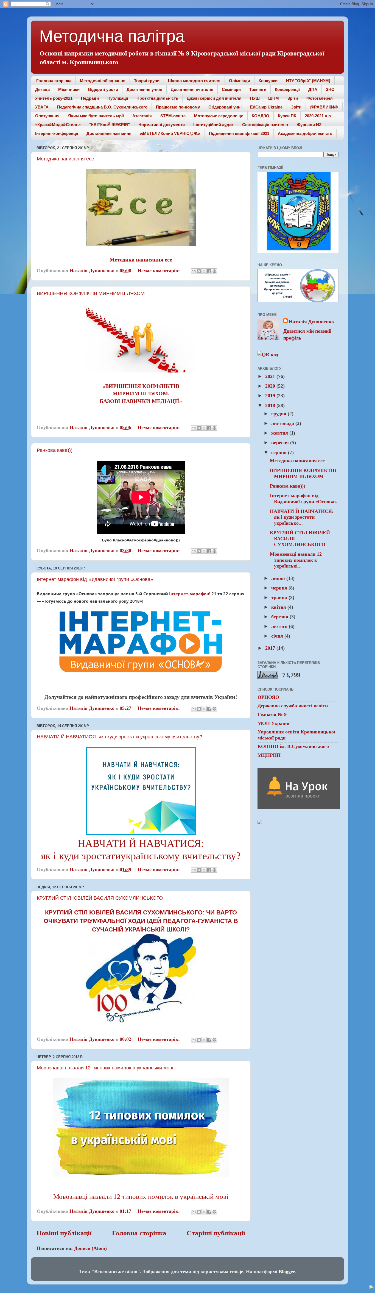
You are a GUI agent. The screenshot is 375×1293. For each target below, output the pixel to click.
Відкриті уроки (103, 89)
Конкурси (268, 80)
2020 (270, 386)
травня (280, 597)
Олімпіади (239, 80)
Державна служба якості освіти (293, 705)
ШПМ (273, 98)
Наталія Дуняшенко (311, 321)
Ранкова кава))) (54, 450)
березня (280, 616)
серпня (279, 452)
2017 (270, 648)
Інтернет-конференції (56, 133)
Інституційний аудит (213, 124)
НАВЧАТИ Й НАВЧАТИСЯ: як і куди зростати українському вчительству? (119, 736)
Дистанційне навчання (108, 133)
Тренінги (257, 89)
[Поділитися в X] (204, 271)
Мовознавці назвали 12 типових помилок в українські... (296, 560)
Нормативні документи (161, 124)
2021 (270, 376)
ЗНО (330, 89)
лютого (280, 626)
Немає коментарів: (159, 270)
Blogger (287, 1271)
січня (277, 636)
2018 (270, 405)
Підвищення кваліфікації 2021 (239, 133)
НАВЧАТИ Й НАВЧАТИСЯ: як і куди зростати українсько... (302, 517)
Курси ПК (287, 115)
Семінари (231, 89)
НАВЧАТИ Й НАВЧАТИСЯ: (141, 843)
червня (280, 588)
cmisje (236, 1271)
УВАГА (42, 107)
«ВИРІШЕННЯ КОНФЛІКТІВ (140, 386)
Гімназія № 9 (272, 714)
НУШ (255, 98)
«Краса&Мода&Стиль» (58, 124)
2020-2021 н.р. (318, 115)
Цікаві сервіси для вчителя (214, 98)
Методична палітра (111, 36)
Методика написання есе (65, 159)
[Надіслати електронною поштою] (193, 271)
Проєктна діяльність (157, 98)
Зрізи (292, 98)
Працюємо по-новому (178, 107)
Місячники (69, 89)
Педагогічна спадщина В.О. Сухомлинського (102, 107)
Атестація (142, 115)
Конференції (287, 89)
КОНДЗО (260, 115)
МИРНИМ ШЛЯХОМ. (141, 393)
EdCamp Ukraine (266, 107)
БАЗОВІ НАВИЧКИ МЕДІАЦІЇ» (141, 401)
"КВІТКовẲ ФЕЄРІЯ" (109, 124)
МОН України (273, 723)
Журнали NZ (308, 124)
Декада (42, 89)
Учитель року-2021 (53, 98)
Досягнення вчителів (192, 89)
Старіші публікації (216, 1233)
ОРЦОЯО (268, 697)
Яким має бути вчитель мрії (96, 115)
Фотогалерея (319, 98)
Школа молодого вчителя (194, 80)
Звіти (296, 107)
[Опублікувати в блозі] (199, 271)
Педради (90, 98)
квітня (279, 607)
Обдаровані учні (225, 107)
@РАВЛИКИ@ (324, 107)
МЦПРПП (269, 755)
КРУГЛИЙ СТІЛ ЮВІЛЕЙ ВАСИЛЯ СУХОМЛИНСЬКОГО (100, 898)
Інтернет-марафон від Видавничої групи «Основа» (95, 579)
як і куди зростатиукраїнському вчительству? (141, 855)
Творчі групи (146, 80)
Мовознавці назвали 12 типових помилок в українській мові (105, 1067)
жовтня (280, 433)
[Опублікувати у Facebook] (209, 271)
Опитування (47, 115)
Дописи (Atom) (90, 1248)
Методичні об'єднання (102, 80)
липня (278, 578)
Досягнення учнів (144, 89)
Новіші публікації (64, 1233)
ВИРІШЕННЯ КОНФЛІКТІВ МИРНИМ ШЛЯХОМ (91, 293)
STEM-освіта (173, 115)
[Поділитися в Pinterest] (214, 271)
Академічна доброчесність (305, 133)
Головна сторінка (53, 80)
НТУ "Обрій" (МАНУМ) (308, 80)
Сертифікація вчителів (265, 124)
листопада (283, 423)
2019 (270, 395)
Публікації (117, 98)
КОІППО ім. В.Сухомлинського (293, 746)
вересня (280, 442)
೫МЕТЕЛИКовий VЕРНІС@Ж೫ (170, 133)
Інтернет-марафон (189, 593)
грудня (279, 413)
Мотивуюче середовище (218, 115)
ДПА (312, 89)
